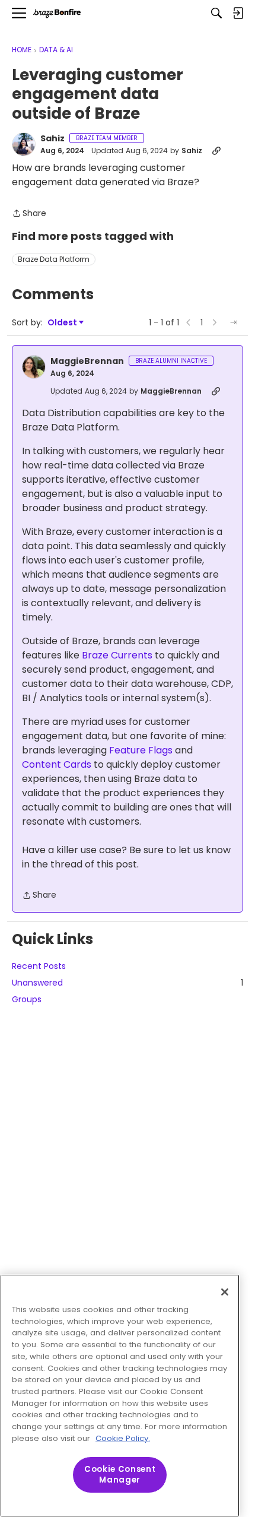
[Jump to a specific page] (233, 322)
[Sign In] (237, 13)
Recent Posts (39, 966)
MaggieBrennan (87, 361)
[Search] (216, 13)
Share (29, 213)
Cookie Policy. (122, 1438)
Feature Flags (141, 750)
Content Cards (56, 764)
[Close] (225, 1292)
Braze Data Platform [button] (54, 259)
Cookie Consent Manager (119, 1475)
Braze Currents (117, 655)
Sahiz (52, 139)
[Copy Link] (216, 150)
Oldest (62, 322)
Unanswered (127, 983)
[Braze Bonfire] (57, 13)
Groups (27, 999)
